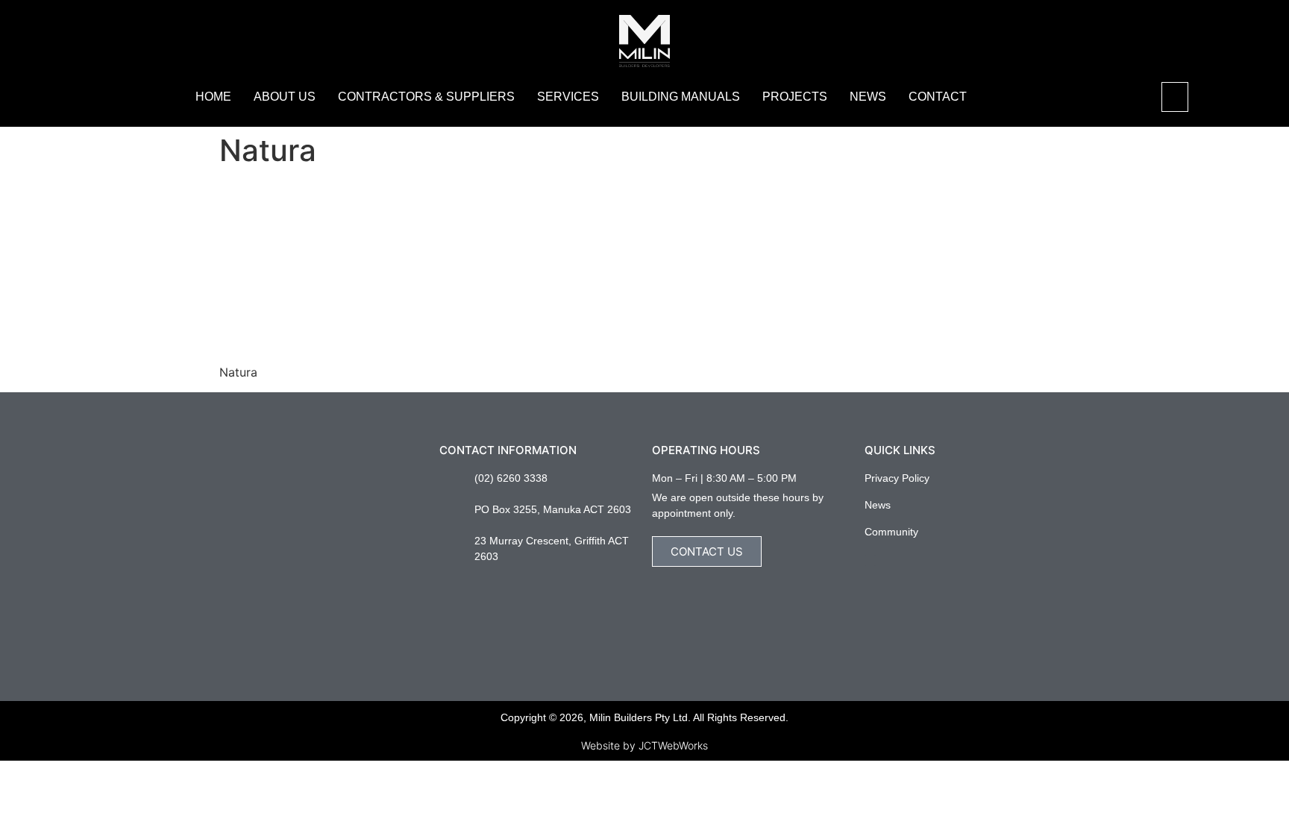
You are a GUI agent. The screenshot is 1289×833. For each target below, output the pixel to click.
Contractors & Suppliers (426, 96)
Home (213, 96)
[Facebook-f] (870, 560)
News (868, 96)
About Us (285, 96)
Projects (794, 96)
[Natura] (331, 343)
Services (568, 96)
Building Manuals (680, 96)
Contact (938, 96)
